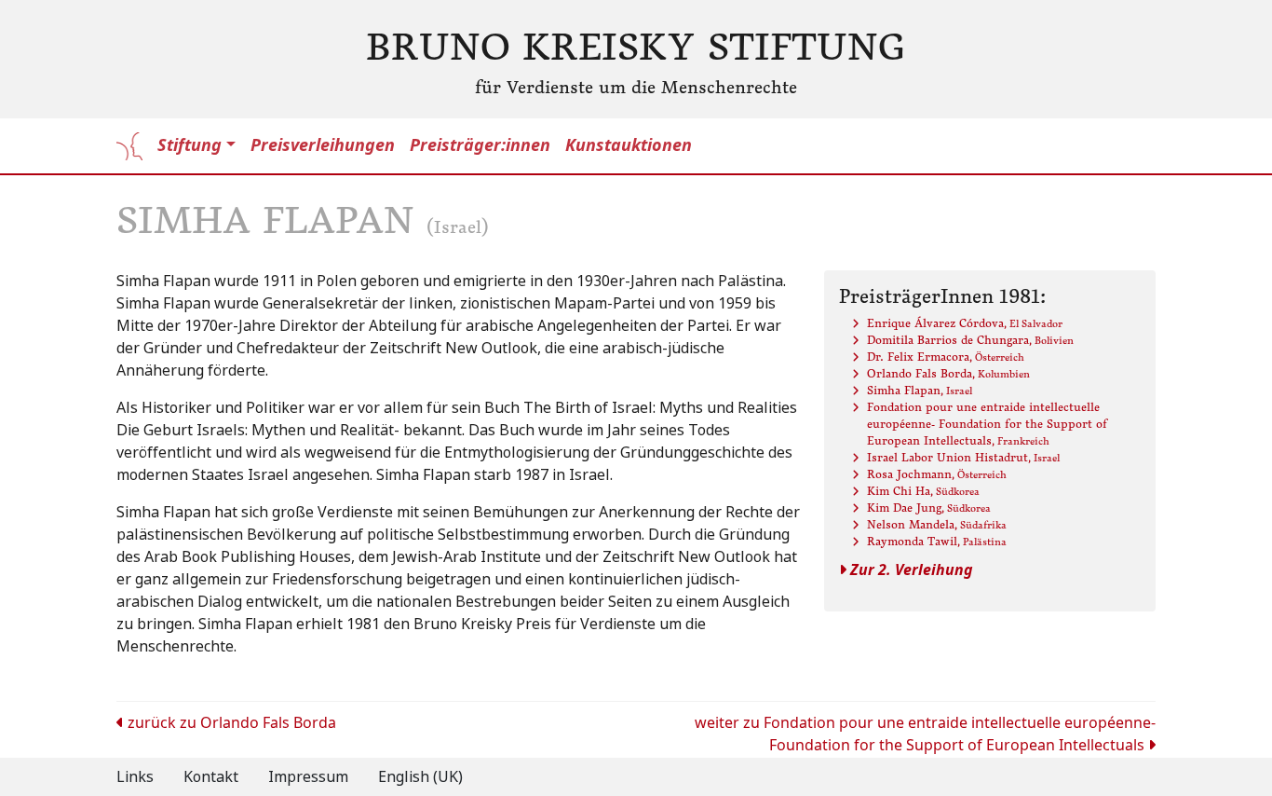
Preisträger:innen (480, 145)
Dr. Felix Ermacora (945, 356)
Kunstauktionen (628, 145)
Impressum (308, 777)
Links (135, 777)
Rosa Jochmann (937, 474)
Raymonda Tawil (937, 541)
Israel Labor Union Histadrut (963, 457)
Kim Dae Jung (929, 507)
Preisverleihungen (322, 145)
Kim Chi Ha (923, 491)
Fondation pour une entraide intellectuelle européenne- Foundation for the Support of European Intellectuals (987, 423)
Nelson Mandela (937, 524)
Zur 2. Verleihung (909, 570)
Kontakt (210, 777)
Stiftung (189, 145)
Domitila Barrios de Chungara (970, 340)
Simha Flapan (919, 390)
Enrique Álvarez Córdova (964, 323)
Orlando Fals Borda (948, 373)
